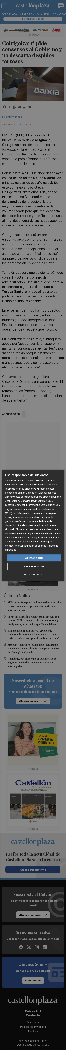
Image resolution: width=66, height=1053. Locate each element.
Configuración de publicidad (44, 537)
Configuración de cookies (32, 546)
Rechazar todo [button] (34, 566)
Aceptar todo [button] (34, 557)
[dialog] (33, 525)
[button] (33, 574)
